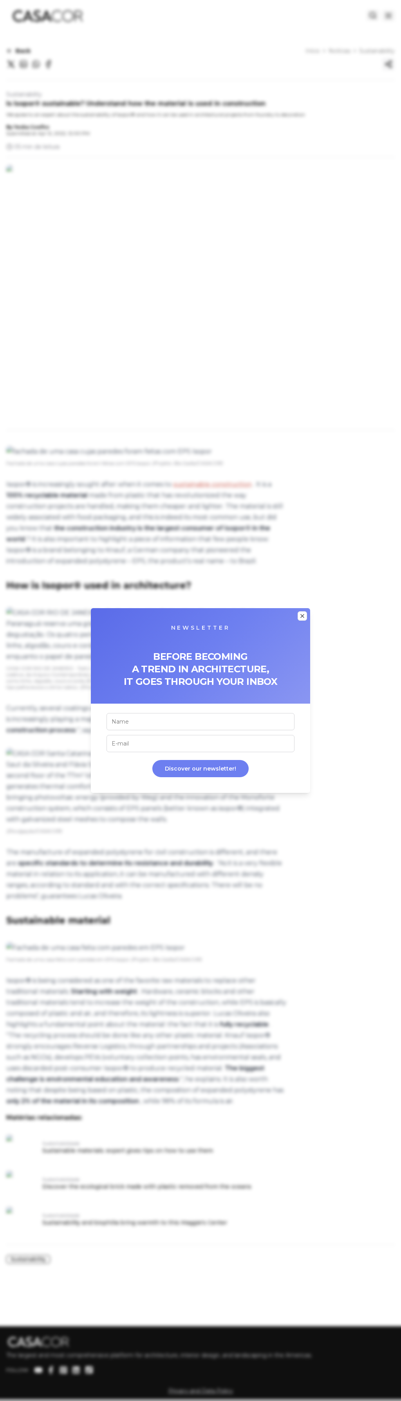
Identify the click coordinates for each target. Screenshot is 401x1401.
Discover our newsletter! (200, 768)
